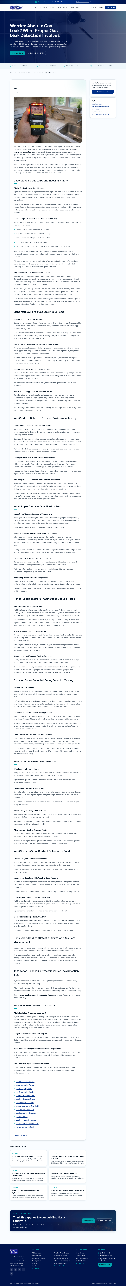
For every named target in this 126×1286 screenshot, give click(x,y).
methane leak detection (25, 1103)
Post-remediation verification (100, 114)
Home (11, 72)
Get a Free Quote (17, 53)
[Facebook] (11, 1269)
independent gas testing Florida (27, 1106)
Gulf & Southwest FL (82, 1258)
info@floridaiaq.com (106, 1255)
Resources (74, 7)
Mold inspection (97, 104)
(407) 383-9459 (98, 7)
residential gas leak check (25, 1095)
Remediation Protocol (38, 1258)
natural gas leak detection (25, 1127)
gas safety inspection (24, 1089)
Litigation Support (37, 1266)
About (45, 7)
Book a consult (88, 1220)
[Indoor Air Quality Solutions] (17, 7)
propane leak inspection (25, 1109)
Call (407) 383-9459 (37, 53)
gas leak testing (22, 1116)
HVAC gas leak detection (25, 1092)
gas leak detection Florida (25, 1099)
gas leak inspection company (27, 1120)
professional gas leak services (27, 1123)
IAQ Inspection (36, 1253)
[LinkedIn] (23, 1269)
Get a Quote (111, 7)
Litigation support (97, 112)
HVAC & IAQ (95, 109)
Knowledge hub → (60, 1266)
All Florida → (80, 1263)
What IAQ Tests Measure (61, 1253)
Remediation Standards (61, 1258)
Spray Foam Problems (60, 1263)
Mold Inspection (37, 1255)
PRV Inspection (36, 1261)
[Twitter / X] (19, 1269)
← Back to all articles (20, 1135)
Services (36, 7)
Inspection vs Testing (60, 1255)
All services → (36, 1268)
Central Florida (80, 1255)
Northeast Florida (81, 1261)
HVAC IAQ (35, 1263)
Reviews (52, 7)
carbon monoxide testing (25, 1081)
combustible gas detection (26, 1113)
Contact (65, 7)
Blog (59, 7)
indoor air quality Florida (25, 1085)
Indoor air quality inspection (100, 106)
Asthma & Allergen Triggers (62, 1261)
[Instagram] (15, 1269)
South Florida (80, 1253)
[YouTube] (11, 1274)
